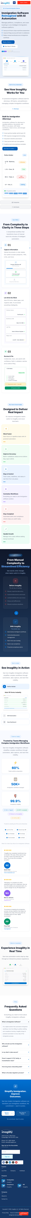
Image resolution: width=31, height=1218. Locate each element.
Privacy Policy (5, 1212)
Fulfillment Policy (25, 1212)
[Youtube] (16, 1162)
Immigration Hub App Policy (15, 1215)
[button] (14, 2)
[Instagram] (13, 1162)
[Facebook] (3, 1162)
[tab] (15, 109)
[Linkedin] (10, 1162)
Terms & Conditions (14, 1212)
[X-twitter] (7, 1162)
